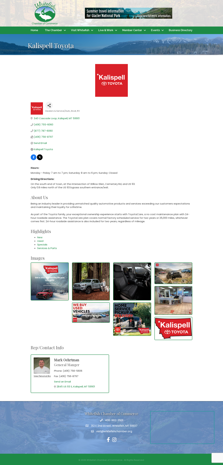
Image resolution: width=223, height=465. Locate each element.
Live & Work (105, 30)
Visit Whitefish (80, 30)
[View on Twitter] (40, 159)
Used (40, 241)
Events (155, 30)
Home (34, 30)
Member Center (132, 30)
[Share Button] (49, 105)
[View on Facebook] (33, 159)
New (39, 237)
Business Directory (180, 30)
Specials (42, 244)
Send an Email (62, 381)
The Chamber (53, 30)
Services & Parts (47, 248)
